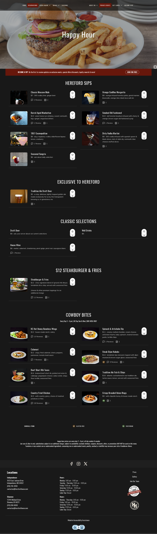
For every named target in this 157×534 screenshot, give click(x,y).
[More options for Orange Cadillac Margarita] (144, 93)
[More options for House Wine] (72, 246)
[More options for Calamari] (72, 350)
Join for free (132, 72)
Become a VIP (129, 5)
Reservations (32, 5)
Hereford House (134, 505)
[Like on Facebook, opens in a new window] (71, 464)
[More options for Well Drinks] (144, 231)
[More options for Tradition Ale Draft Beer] (72, 192)
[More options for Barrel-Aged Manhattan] (72, 113)
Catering (65, 5)
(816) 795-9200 (12, 486)
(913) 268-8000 (12, 505)
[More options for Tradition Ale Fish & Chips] (144, 373)
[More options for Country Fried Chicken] (72, 394)
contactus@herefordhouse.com (17, 489)
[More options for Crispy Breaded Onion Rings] (144, 394)
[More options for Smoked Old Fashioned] (144, 113)
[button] (45, 5)
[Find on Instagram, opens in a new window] (78, 464)
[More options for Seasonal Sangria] (72, 155)
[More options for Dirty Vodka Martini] (144, 134)
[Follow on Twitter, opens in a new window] (85, 464)
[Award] (134, 490)
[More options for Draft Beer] (72, 231)
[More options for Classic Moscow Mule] (72, 93)
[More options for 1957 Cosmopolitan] (72, 134)
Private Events (105, 5)
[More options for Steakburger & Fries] (72, 280)
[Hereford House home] (78, 5)
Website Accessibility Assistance (78, 520)
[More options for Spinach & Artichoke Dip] (144, 329)
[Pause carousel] (155, 67)
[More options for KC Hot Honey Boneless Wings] (72, 329)
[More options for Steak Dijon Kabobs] (144, 352)
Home (24, 5)
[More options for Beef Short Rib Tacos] (72, 371)
